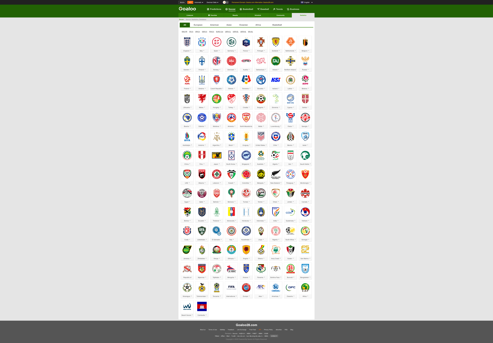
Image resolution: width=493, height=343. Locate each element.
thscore (235, 333)
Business (294, 9)
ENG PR (184, 31)
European (198, 24)
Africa (258, 24)
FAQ (286, 329)
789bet (217, 336)
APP (190, 2)
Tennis (279, 9)
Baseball (264, 9)
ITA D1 (191, 31)
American (214, 24)
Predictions (215, 9)
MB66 (248, 333)
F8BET (254, 333)
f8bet (228, 336)
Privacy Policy (268, 329)
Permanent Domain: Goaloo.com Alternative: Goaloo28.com (252, 2)
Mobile (182, 2)
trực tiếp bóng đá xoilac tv (254, 336)
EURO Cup (219, 31)
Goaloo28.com (246, 325)
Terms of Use (212, 329)
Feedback (231, 329)
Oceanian (243, 24)
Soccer (232, 9)
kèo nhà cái (241, 336)
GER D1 (204, 31)
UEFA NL (243, 31)
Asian (229, 24)
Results (235, 15)
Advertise (279, 329)
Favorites (214, 15)
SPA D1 (197, 31)
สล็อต (223, 336)
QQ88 (266, 333)
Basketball (248, 9)
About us (203, 329)
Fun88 (233, 336)
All (185, 24)
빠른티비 (242, 333)
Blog (291, 329)
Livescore (190, 15)
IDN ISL (250, 31)
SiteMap (222, 329)
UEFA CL (228, 31)
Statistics (303, 15)
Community (281, 15)
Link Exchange (241, 329)
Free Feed (252, 329)
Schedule (258, 15)
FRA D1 (211, 31)
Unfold (273, 336)
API (260, 329)
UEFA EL (235, 31)
